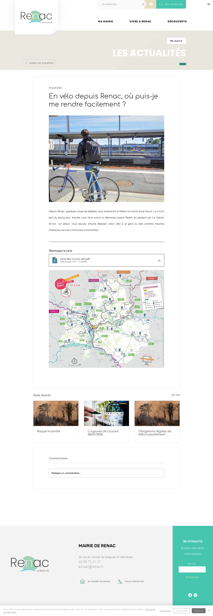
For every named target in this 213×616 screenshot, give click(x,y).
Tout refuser (181, 610)
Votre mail (191, 564)
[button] (106, 21)
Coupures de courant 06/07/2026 (103, 433)
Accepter (198, 610)
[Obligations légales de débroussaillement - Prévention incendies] (157, 413)
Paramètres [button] (165, 610)
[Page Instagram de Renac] (195, 595)
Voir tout (175, 395)
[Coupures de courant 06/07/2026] (106, 413)
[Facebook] (151, 4)
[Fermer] (209, 611)
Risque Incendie (48, 431)
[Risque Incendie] (55, 413)
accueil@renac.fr (91, 567)
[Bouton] (36, 27)
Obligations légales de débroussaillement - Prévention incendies (154, 433)
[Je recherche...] (143, 4)
